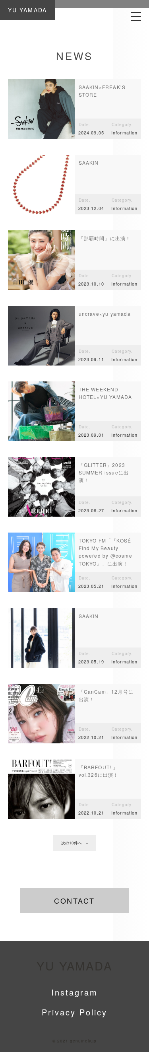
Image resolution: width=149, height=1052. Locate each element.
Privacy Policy (74, 1012)
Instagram (74, 992)
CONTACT (74, 900)
